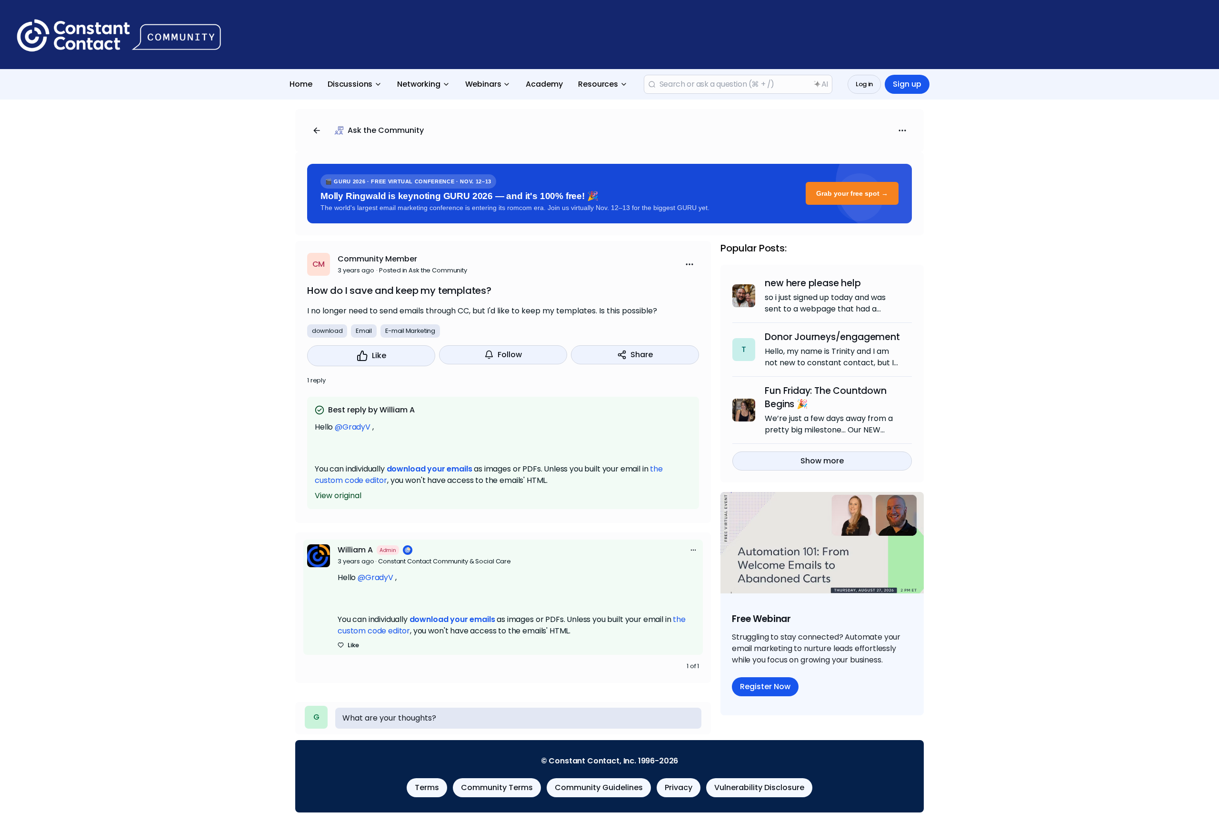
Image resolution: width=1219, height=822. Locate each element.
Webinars (483, 84)
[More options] (693, 550)
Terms (427, 787)
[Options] (902, 130)
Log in (864, 84)
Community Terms (497, 787)
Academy (544, 84)
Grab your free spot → (852, 193)
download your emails (429, 468)
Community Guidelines (599, 787)
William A (355, 549)
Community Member (377, 258)
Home (301, 84)
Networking (418, 84)
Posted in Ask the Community (423, 270)
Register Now (765, 686)
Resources (598, 84)
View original (338, 495)
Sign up (907, 84)
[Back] (316, 130)
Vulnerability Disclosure (759, 787)
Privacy (678, 787)
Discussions (350, 84)
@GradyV (352, 426)
